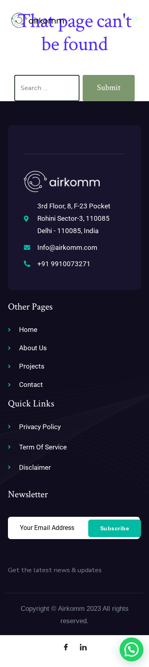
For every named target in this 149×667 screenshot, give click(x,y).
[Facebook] (66, 647)
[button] (131, 649)
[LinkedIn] (83, 647)
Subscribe (115, 528)
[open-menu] (136, 20)
